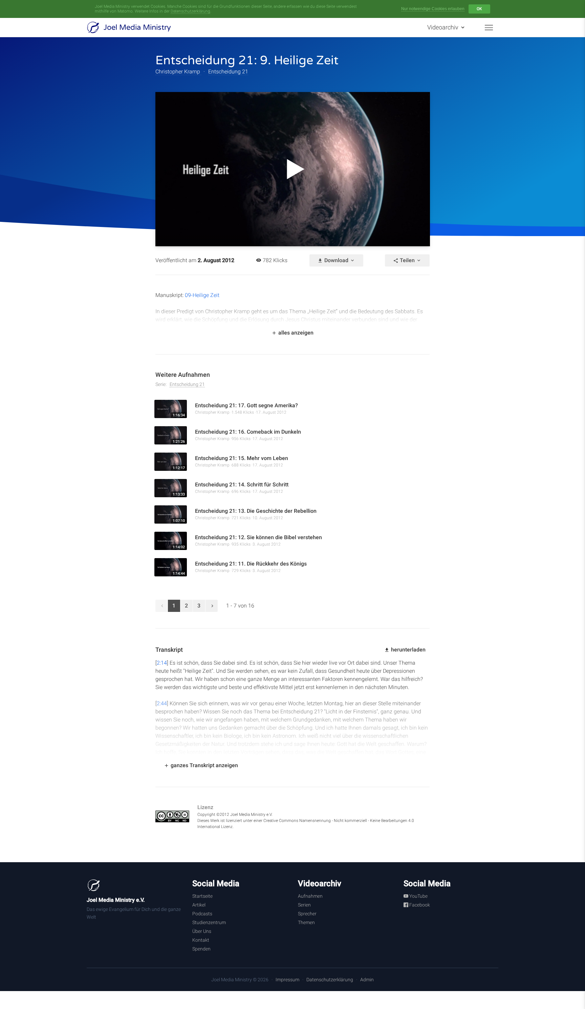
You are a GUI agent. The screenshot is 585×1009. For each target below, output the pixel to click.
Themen (306, 922)
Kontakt (200, 940)
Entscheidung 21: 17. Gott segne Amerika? (246, 405)
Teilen (407, 260)
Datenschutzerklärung (190, 11)
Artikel (198, 905)
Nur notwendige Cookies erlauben (432, 8)
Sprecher (307, 913)
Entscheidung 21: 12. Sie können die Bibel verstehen (258, 537)
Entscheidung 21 (228, 71)
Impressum (287, 979)
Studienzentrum (209, 922)
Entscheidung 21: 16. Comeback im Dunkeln (248, 432)
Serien (304, 905)
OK (479, 8)
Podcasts (202, 913)
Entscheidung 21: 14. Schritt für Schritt (241, 484)
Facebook (419, 905)
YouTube (418, 896)
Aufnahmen (310, 896)
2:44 (162, 703)
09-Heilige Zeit (202, 295)
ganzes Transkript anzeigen (203, 765)
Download (336, 260)
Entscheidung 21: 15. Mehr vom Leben (241, 458)
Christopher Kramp (178, 71)
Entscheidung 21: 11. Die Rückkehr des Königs (251, 563)
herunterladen (408, 649)
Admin (367, 979)
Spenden (201, 948)
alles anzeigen (295, 332)
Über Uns (201, 931)
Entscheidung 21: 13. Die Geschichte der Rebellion (256, 511)
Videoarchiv (443, 27)
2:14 (162, 663)
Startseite (202, 896)
